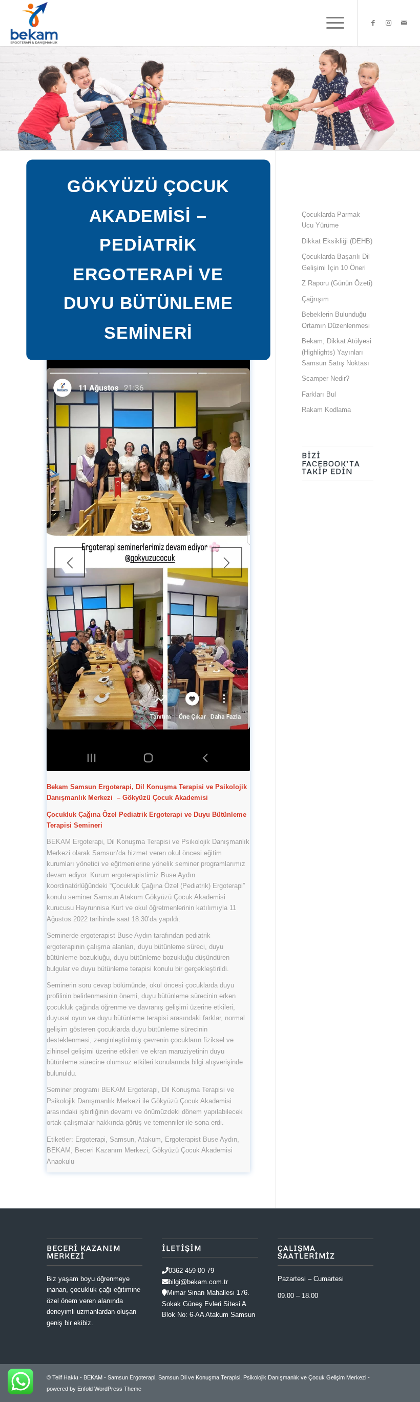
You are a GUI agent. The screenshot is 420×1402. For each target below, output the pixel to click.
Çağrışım (315, 299)
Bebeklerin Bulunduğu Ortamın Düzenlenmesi (336, 320)
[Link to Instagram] (388, 23)
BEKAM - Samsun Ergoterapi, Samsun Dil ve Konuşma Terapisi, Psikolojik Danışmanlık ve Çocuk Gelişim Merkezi (224, 1377)
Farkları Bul (319, 394)
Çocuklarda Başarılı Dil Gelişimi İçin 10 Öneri (336, 262)
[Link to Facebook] (373, 23)
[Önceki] (69, 562)
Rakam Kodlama (326, 410)
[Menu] (330, 23)
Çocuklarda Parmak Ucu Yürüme (331, 220)
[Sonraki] (227, 562)
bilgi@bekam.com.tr (198, 1282)
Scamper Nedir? (325, 378)
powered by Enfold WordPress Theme (94, 1389)
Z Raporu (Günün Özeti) (337, 283)
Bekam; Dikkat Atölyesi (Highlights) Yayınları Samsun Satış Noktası (336, 352)
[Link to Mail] (404, 23)
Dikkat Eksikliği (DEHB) (337, 241)
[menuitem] (330, 23)
